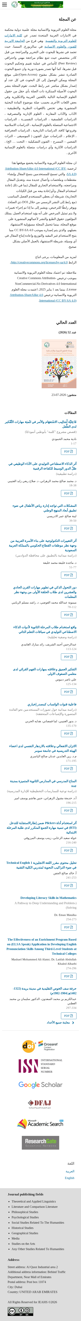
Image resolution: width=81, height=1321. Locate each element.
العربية (70, 1171)
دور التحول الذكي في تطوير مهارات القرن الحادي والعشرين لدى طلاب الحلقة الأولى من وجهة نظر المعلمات (44, 592)
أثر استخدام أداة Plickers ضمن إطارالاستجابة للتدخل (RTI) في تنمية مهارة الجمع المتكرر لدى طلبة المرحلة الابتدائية (41, 827)
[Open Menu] (4, 4)
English (69, 1178)
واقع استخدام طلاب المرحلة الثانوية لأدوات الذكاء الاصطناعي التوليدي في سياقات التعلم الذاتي (44, 632)
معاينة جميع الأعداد (58, 1022)
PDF (67, 451)
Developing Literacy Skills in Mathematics (45, 902)
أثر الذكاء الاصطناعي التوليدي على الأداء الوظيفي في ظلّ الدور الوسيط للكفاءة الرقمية (42, 468)
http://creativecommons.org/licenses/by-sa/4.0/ (39, 262)
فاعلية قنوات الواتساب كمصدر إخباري (42, 709)
